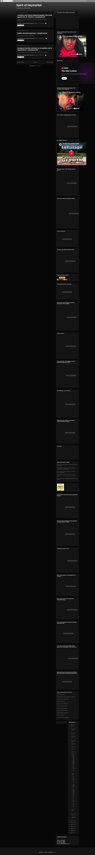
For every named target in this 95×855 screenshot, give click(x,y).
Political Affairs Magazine (62, 712)
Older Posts (50, 62)
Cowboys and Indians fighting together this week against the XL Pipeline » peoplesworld (34, 16)
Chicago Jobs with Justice (62, 699)
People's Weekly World (62, 710)
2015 (72, 724)
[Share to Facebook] (22, 25)
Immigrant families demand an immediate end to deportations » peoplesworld (34, 49)
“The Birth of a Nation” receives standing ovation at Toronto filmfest (66, 468)
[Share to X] (20, 25)
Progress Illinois (60, 715)
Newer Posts (20, 62)
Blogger (54, 852)
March (73, 809)
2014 (72, 726)
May (73, 751)
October (73, 736)
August (73, 743)
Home (35, 62)
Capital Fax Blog (60, 701)
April (73, 753)
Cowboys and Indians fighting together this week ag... (73, 763)
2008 (72, 830)
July (73, 746)
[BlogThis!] (19, 25)
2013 (72, 820)
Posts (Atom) (37, 65)
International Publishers (62, 708)
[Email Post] (45, 23)
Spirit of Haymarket (29, 5)
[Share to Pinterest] (23, 25)
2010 (72, 826)
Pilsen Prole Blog (60, 694)
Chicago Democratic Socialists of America (66, 696)
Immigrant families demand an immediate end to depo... (73, 798)
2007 (72, 832)
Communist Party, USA (62, 706)
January (73, 817)
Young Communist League (63, 717)
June (73, 748)
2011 (72, 824)
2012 (72, 822)
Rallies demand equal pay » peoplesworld (32, 33)
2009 (72, 828)
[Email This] (18, 25)
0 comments (41, 23)
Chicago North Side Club (62, 703)
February (73, 814)
